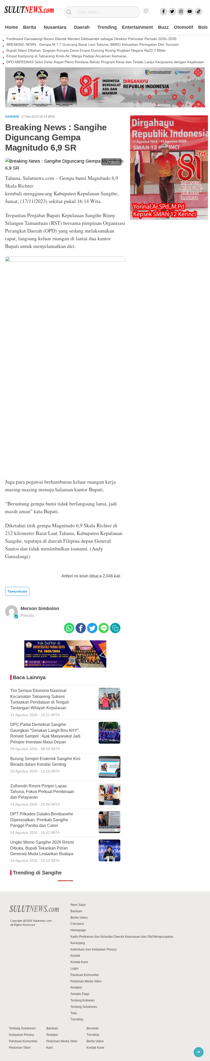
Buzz (163, 27)
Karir (49, 1047)
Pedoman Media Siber (86, 981)
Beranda (93, 1028)
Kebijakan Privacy (21, 1035)
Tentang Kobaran (82, 1000)
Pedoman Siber (20, 1047)
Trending (107, 27)
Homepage (78, 930)
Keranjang (77, 943)
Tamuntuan (17, 591)
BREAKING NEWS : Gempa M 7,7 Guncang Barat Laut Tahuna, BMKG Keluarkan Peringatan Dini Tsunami (92, 44)
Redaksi (76, 987)
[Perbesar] (65, 168)
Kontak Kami (79, 962)
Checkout (77, 924)
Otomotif (183, 27)
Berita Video (79, 917)
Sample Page (79, 994)
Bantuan (76, 911)
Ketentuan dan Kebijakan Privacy (93, 949)
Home (11, 27)
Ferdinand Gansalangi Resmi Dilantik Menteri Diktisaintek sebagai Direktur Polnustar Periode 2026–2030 (91, 39)
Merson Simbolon (39, 608)
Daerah (82, 27)
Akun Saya (78, 905)
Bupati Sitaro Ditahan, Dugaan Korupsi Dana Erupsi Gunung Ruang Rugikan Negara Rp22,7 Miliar (86, 50)
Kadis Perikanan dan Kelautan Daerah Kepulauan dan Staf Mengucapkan (121, 936)
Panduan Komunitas (84, 975)
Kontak (75, 955)
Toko (73, 1013)
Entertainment (137, 27)
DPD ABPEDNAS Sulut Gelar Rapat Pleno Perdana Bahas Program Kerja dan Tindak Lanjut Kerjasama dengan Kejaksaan (105, 62)
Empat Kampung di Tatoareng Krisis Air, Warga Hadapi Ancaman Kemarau (66, 56)
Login (74, 968)
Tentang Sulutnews (83, 1007)
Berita (29, 27)
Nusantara (55, 27)
